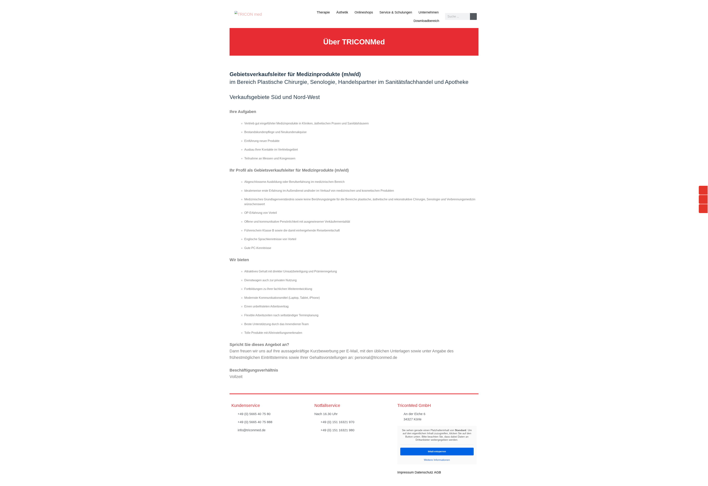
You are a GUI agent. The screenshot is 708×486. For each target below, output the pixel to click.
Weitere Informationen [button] (437, 459)
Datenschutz (424, 472)
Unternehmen (429, 12)
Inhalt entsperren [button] (437, 451)
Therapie (323, 12)
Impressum (405, 472)
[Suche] (473, 16)
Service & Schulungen (395, 12)
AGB (437, 472)
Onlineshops (364, 12)
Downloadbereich (426, 21)
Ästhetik (342, 12)
